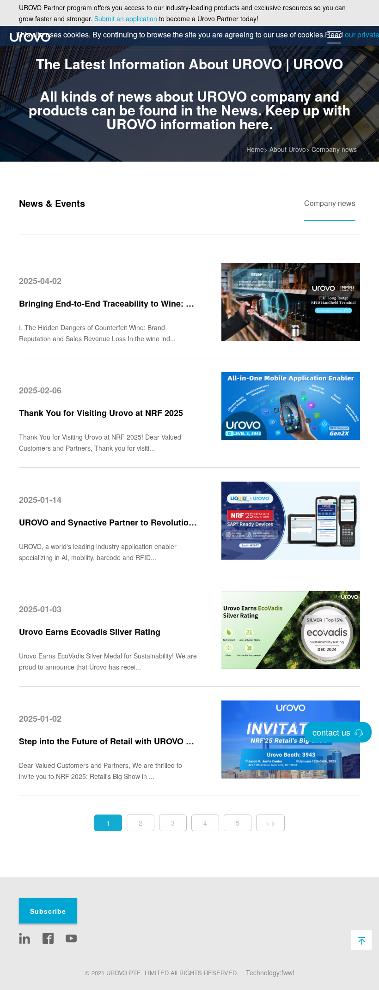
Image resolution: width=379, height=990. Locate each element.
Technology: (263, 972)
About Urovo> (289, 149)
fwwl (287, 972)
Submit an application (125, 18)
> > (270, 822)
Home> (257, 149)
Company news (334, 149)
